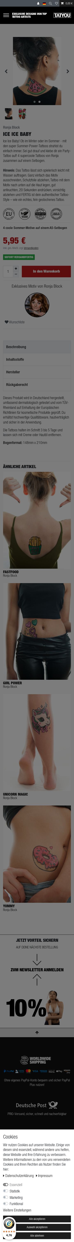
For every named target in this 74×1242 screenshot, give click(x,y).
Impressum (45, 1175)
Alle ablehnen (37, 1235)
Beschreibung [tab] (16, 347)
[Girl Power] (37, 631)
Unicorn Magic (15, 794)
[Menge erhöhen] (16, 269)
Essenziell (16, 1185)
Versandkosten (31, 248)
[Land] (44, 3)
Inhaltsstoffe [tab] (15, 359)
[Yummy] (37, 854)
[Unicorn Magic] (37, 742)
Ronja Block (11, 127)
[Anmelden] (39, 3)
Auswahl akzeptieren (37, 1227)
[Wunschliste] (56, 3)
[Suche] (50, 3)
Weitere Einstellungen (17, 1210)
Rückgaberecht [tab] (17, 384)
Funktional (16, 1204)
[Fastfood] (37, 520)
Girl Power (12, 683)
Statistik (15, 1191)
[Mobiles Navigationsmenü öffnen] (7, 15)
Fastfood (10, 572)
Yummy (9, 906)
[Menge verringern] (16, 274)
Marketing (16, 1197)
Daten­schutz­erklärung (20, 1175)
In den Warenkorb (46, 271)
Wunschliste (16, 322)
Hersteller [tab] (13, 372)
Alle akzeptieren (37, 1219)
